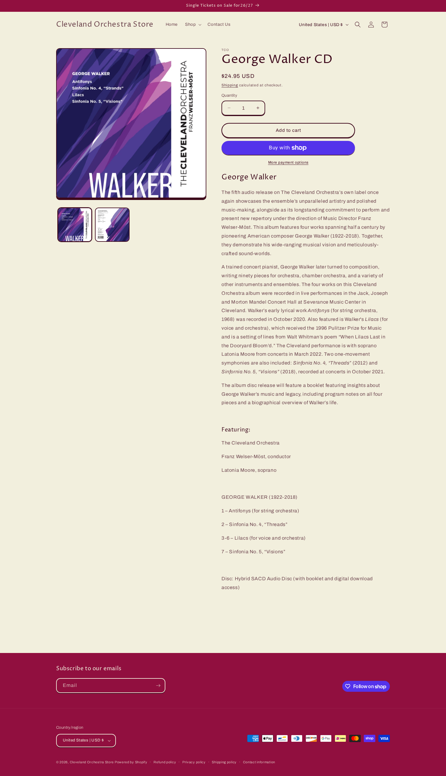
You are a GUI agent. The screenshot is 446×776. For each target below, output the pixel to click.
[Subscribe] (158, 685)
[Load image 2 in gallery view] (112, 225)
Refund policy (165, 762)
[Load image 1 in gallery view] (75, 225)
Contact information (259, 762)
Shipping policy (224, 762)
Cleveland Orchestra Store (92, 762)
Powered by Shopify (131, 762)
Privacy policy (194, 762)
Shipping (229, 85)
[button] (192, 24)
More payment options (288, 162)
